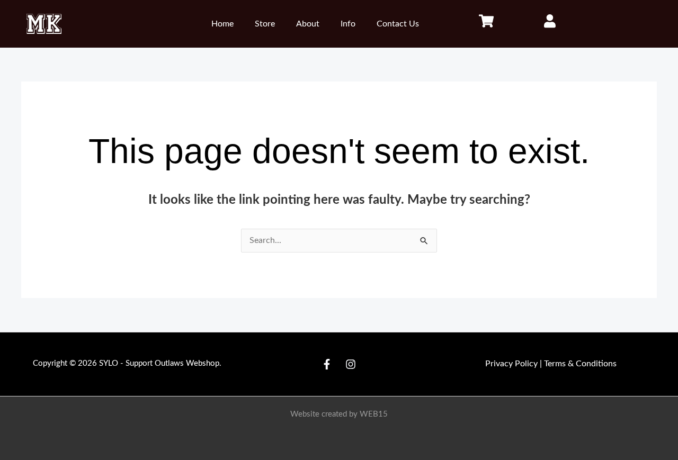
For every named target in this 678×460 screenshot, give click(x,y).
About (307, 24)
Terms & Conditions (580, 363)
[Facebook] (327, 364)
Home (222, 24)
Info (348, 24)
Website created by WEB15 (339, 414)
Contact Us (398, 24)
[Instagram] (350, 364)
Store (265, 24)
